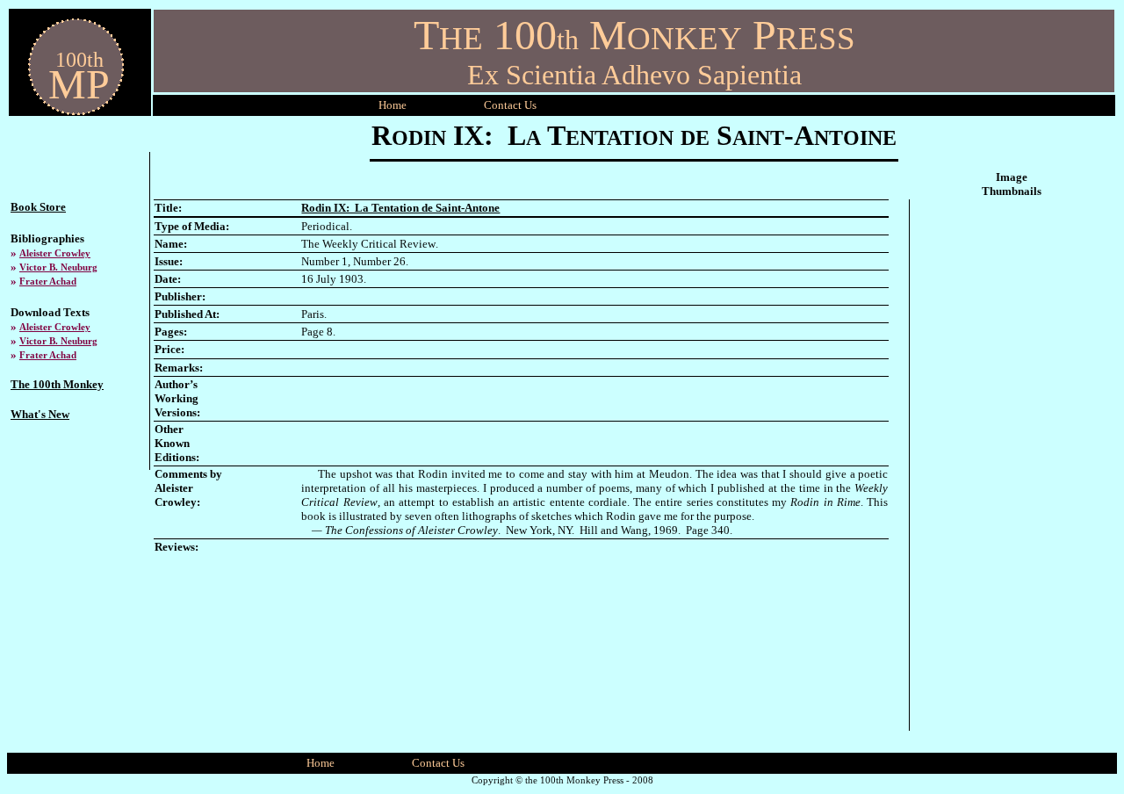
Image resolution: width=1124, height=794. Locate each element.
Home (392, 105)
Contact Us (438, 762)
